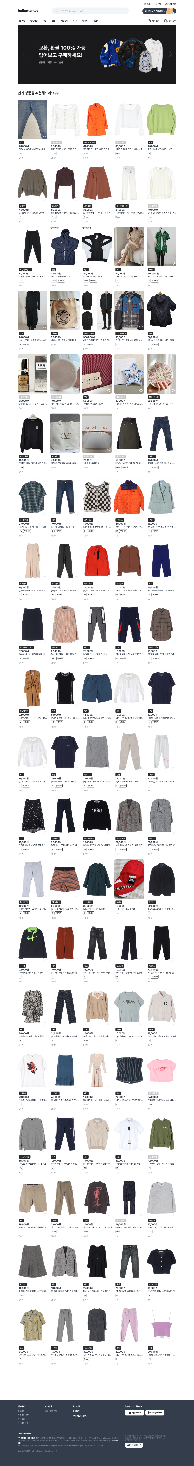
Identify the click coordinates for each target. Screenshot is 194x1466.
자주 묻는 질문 (23, 1415)
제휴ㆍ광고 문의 (51, 1411)
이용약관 (76, 1411)
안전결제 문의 (23, 1423)
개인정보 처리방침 (80, 1416)
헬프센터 (21, 1406)
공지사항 (21, 1411)
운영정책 (76, 1406)
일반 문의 (21, 1419)
